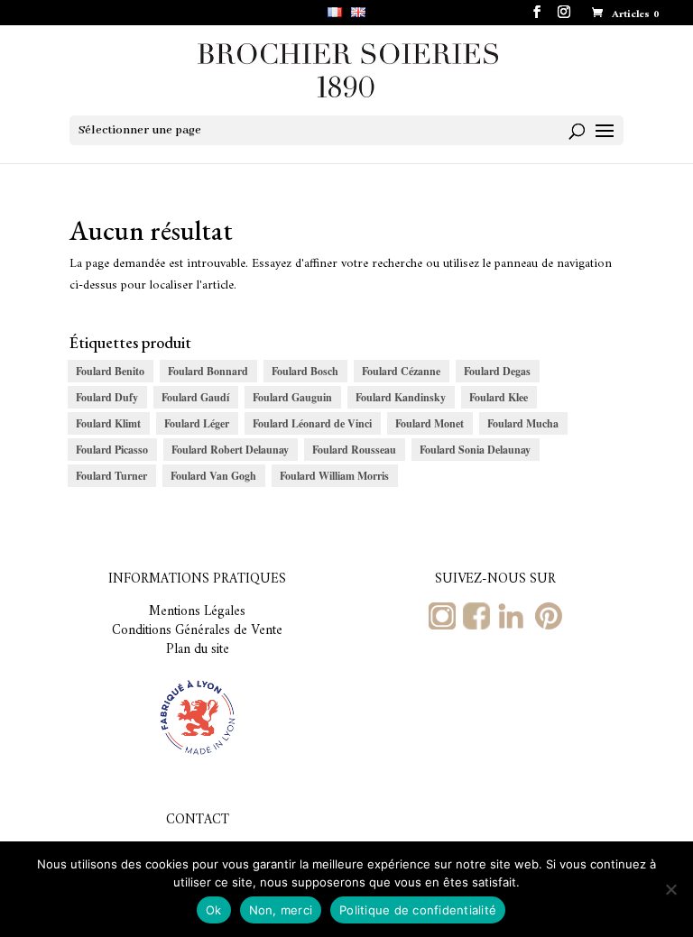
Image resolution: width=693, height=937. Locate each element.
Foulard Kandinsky (401, 397)
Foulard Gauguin (292, 397)
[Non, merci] (670, 889)
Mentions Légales (197, 612)
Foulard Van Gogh (213, 475)
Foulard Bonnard (208, 371)
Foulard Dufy (107, 397)
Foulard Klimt (108, 423)
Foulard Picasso (112, 449)
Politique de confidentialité (417, 910)
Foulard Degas (497, 371)
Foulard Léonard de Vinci (312, 423)
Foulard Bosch (305, 371)
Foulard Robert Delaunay (230, 449)
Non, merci (281, 910)
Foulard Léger (196, 423)
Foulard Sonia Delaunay (475, 449)
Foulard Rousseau (354, 449)
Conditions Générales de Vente (197, 631)
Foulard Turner (111, 475)
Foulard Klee (498, 397)
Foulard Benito (110, 371)
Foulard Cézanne (401, 371)
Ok (214, 910)
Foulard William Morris (334, 475)
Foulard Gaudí (195, 397)
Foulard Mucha (523, 423)
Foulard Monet (429, 423)
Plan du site (197, 650)
